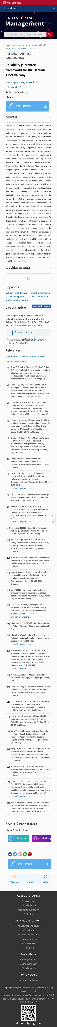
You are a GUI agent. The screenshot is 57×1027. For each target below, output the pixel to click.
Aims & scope (28, 901)
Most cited (29, 948)
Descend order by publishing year (32, 357)
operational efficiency (41, 293)
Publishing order (11, 357)
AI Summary (20, 838)
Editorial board (28, 905)
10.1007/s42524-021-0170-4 (23, 49)
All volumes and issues (28, 926)
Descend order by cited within (16, 362)
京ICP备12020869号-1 (21, 996)
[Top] (53, 516)
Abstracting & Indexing (28, 910)
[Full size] (53, 522)
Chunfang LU (12, 83)
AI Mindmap (44, 838)
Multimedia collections (28, 935)
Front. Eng (10, 45)
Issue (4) (34, 45)
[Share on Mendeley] (29, 854)
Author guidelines (28, 960)
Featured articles (28, 939)
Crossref (14, 488)
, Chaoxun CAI (13, 87)
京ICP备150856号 (42, 996)
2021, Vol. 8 (22, 45)
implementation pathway (18, 300)
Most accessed (29, 943)
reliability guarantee (18, 297)
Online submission (28, 964)
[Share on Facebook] (10, 854)
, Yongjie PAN (26, 83)
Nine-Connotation (40, 297)
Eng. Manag (10, 8)
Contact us (28, 914)
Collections (28, 930)
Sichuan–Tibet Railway (16, 293)
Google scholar (25, 488)
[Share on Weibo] (20, 854)
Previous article (24, 333)
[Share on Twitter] (15, 854)
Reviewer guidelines (28, 980)
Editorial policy (28, 968)
